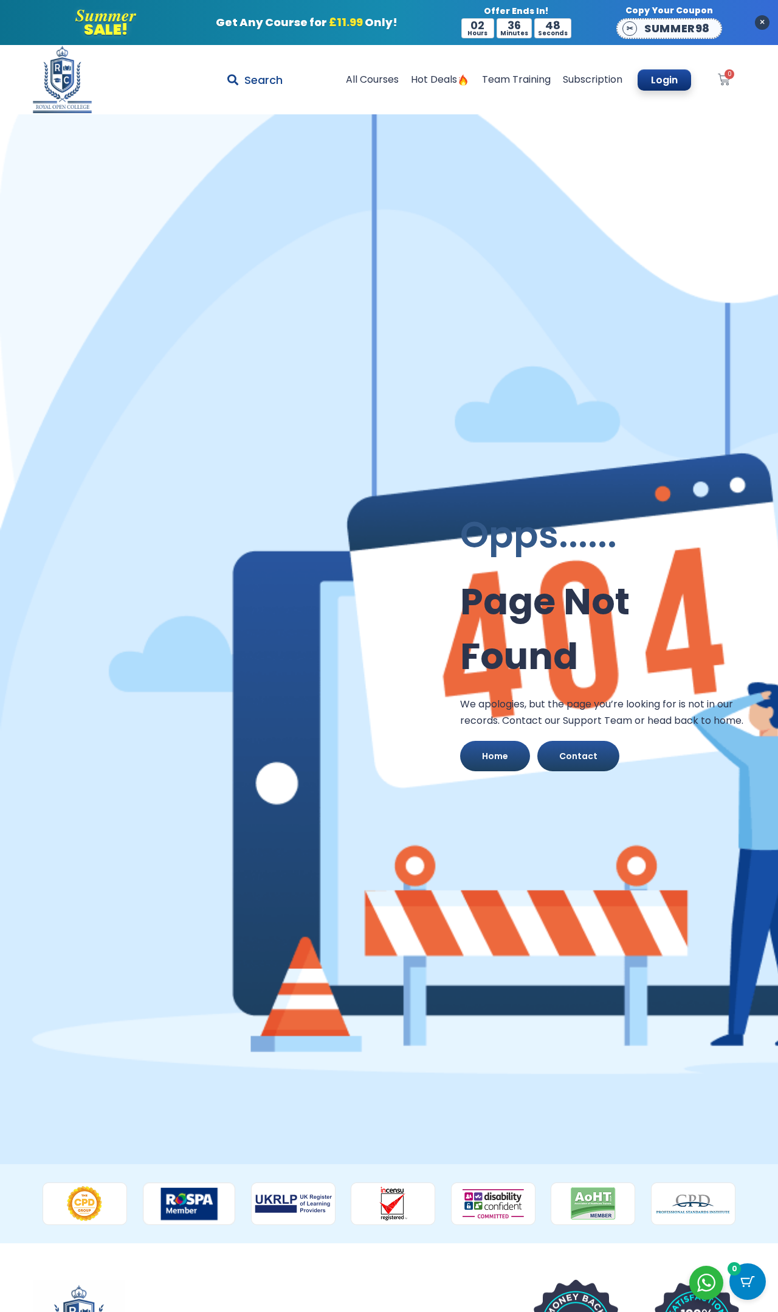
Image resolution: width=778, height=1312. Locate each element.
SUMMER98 (676, 28)
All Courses (372, 80)
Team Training (516, 80)
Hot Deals (434, 80)
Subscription (592, 80)
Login (664, 80)
